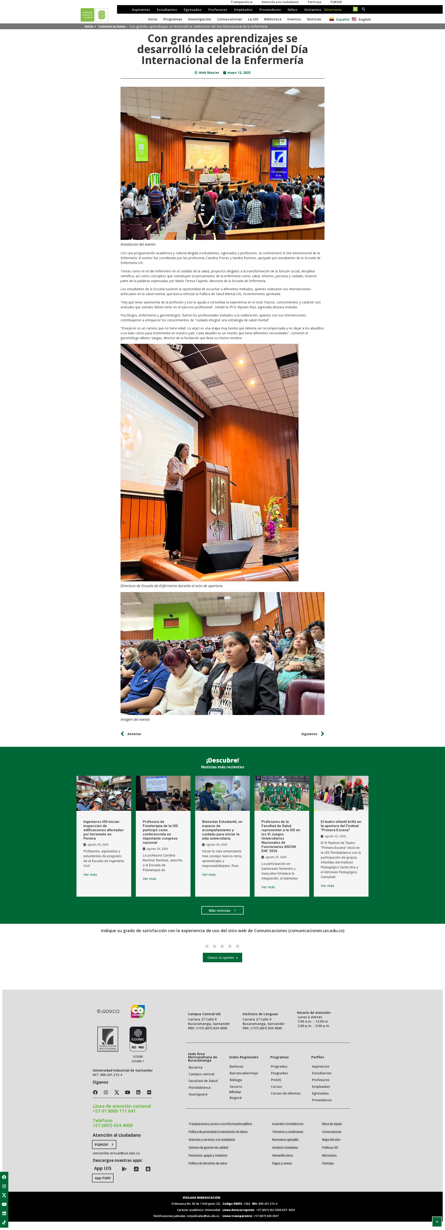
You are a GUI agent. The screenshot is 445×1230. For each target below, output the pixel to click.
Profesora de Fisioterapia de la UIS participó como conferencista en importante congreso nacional (160, 832)
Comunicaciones (112, 26)
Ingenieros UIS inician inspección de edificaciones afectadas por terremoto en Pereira (103, 830)
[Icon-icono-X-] (4, 1195)
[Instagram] (4, 1186)
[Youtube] (4, 1204)
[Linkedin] (4, 1213)
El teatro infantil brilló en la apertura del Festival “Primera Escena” (341, 826)
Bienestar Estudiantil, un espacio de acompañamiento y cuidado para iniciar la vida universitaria (222, 830)
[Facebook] (4, 1177)
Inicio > (91, 26)
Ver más (90, 874)
